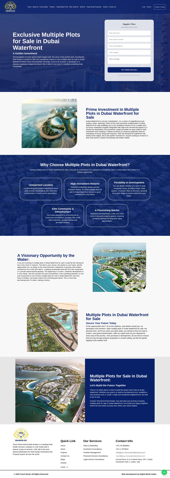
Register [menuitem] (149, 7)
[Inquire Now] (164, 472)
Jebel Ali (82, 7)
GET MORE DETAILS (129, 70)
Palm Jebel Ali (73, 7)
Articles (105, 7)
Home (29, 7)
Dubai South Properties (94, 7)
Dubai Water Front (62, 7)
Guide (63, 467)
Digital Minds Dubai (148, 474)
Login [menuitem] (144, 7)
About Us (35, 7)
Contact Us (112, 7)
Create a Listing (160, 7)
